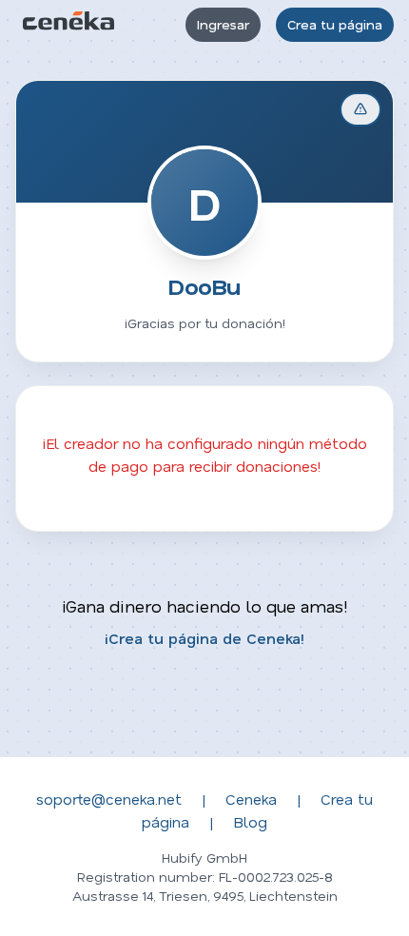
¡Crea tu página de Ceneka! (204, 638)
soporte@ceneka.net (109, 799)
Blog (250, 821)
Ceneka (251, 799)
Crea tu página (334, 24)
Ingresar (223, 24)
